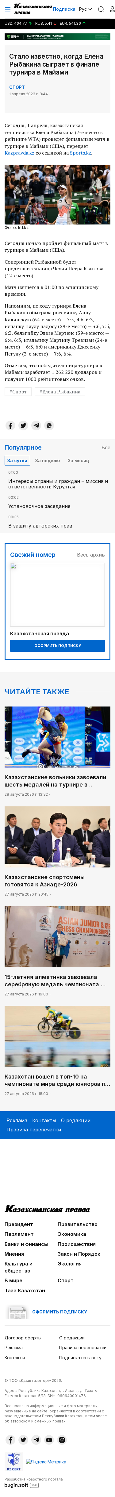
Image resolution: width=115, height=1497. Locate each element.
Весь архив (91, 555)
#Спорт (18, 391)
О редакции (75, 1120)
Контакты (44, 1120)
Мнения (14, 1254)
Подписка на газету (80, 1357)
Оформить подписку (57, 645)
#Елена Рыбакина (60, 391)
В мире (13, 1280)
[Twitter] (23, 425)
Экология (70, 1264)
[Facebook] (10, 425)
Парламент (19, 1234)
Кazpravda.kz (19, 152)
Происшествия (77, 1244)
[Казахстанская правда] (33, 9)
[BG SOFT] (34, 1482)
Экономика (72, 1234)
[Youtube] (49, 1440)
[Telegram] (36, 425)
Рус (83, 9)
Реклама (16, 1120)
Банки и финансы (26, 1244)
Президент (19, 1224)
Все (106, 447)
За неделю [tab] (47, 460)
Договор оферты (23, 1337)
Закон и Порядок (79, 1254)
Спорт (17, 87)
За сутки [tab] (17, 460)
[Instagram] (62, 1440)
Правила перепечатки (33, 1129)
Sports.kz (80, 152)
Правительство (78, 1224)
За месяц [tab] (78, 460)
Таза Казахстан (25, 1290)
